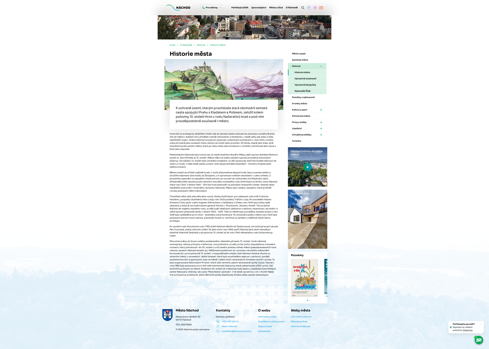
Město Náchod (229, 326)
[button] (307, 300)
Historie (201, 45)
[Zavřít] (481, 323)
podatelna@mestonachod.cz (237, 331)
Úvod (172, 45)
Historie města (218, 45)
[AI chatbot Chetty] (479, 340)
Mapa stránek (265, 326)
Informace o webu (267, 316)
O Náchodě (186, 45)
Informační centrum (301, 316)
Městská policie (299, 321)
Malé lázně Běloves (300, 326)
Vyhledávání (264, 331)
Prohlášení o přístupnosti (271, 321)
